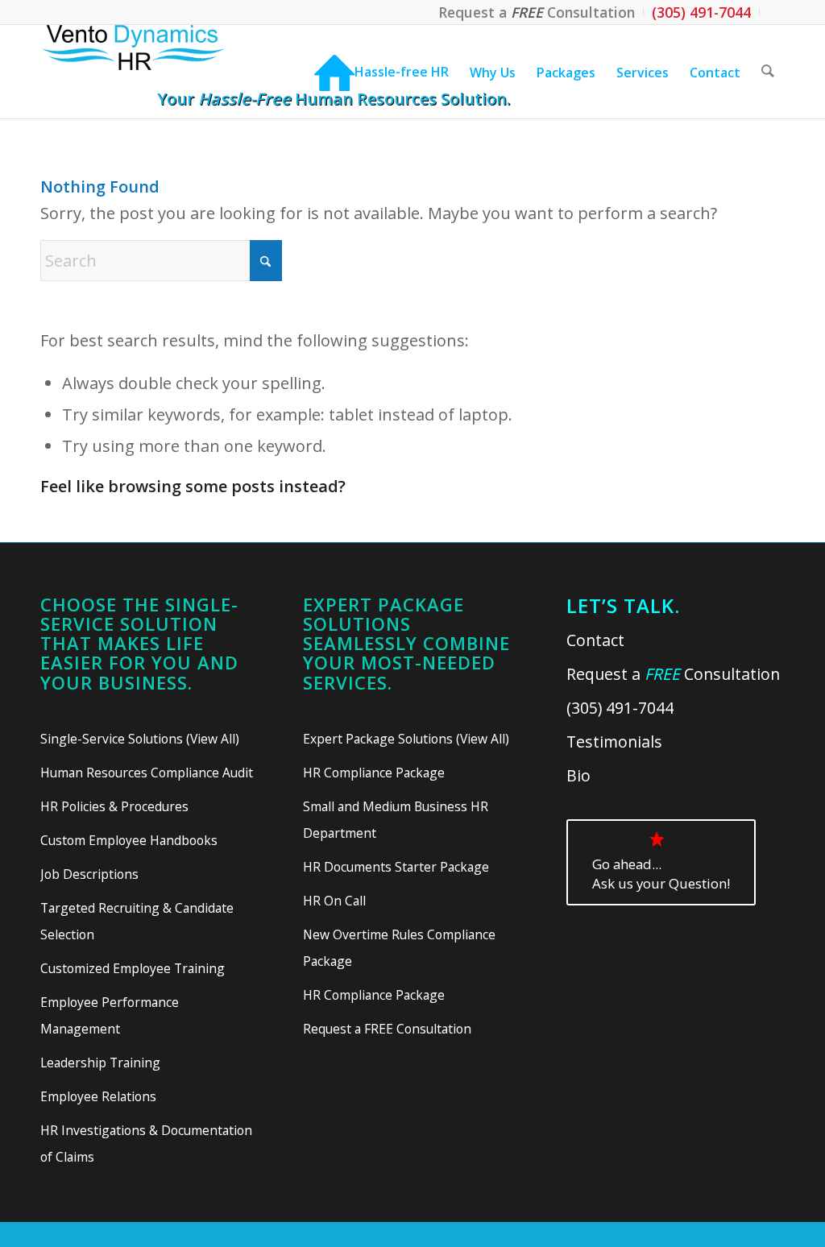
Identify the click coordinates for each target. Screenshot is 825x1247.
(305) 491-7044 (620, 708)
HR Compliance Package (374, 772)
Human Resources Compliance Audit (146, 772)
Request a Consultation (673, 674)
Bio (578, 775)
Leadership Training (100, 1062)
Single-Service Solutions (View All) (139, 739)
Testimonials (614, 741)
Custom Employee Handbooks (129, 840)
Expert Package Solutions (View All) (406, 739)
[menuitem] (537, 12)
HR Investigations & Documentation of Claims (146, 1143)
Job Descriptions (89, 874)
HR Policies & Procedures (114, 806)
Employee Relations (98, 1096)
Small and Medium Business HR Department (395, 820)
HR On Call (334, 900)
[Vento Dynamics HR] (164, 71)
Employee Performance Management (109, 1015)
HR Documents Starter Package (396, 867)
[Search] (768, 71)
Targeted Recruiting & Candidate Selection (137, 921)
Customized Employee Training (132, 968)
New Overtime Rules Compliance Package (399, 948)
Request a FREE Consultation (387, 1029)
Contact (595, 640)
